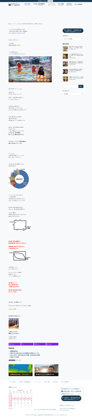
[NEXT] (31, 390)
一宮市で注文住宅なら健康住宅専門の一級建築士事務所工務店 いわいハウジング (44, 414)
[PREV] (10, 390)
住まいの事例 (47, 381)
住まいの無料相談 (65, 381)
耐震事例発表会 (14, 351)
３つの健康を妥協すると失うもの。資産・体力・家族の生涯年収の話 (76, 55)
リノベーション (37, 381)
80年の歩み (55, 381)
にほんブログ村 (12, 309)
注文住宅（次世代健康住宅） (25, 381)
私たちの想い (13, 381)
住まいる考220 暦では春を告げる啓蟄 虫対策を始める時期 (25, 355)
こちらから (50, 1)
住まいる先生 (18, 360)
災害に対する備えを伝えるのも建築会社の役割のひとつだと (24, 353)
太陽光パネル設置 (14, 357)
